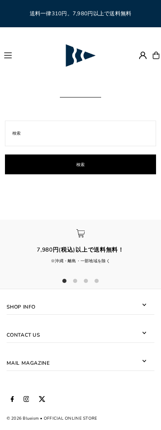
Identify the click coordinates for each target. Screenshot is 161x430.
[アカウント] (143, 55)
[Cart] (156, 55)
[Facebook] (12, 399)
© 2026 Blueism (23, 418)
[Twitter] (42, 399)
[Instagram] (26, 399)
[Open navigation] (30, 55)
